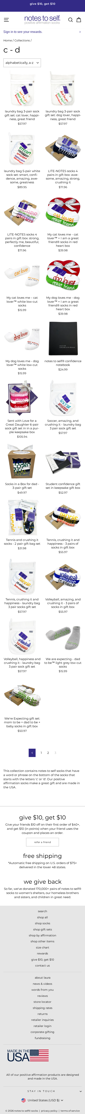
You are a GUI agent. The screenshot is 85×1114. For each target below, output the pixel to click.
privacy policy (49, 1110)
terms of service (70, 1110)
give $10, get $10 (42, 959)
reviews (42, 995)
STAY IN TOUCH (41, 1091)
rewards (42, 953)
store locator (42, 1001)
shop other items (42, 941)
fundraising (42, 1038)
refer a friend (42, 842)
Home (7, 40)
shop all (42, 917)
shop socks (42, 923)
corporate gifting (42, 1032)
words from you (42, 989)
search (42, 911)
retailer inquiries (42, 1019)
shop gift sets (42, 929)
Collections (22, 40)
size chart (42, 947)
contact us (42, 965)
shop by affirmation (42, 935)
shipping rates (42, 1008)
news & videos (42, 983)
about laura (42, 977)
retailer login (42, 1026)
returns (43, 1013)
